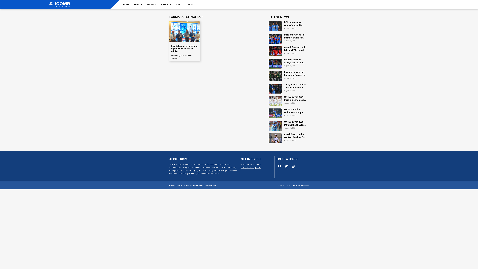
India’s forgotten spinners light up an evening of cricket (184, 49)
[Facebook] (279, 166)
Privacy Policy (284, 185)
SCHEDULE (166, 4)
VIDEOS (179, 4)
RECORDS (151, 4)
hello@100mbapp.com (251, 167)
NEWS (136, 4)
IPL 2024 (191, 4)
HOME (126, 4)
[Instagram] (293, 166)
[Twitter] (286, 166)
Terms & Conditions (300, 185)
